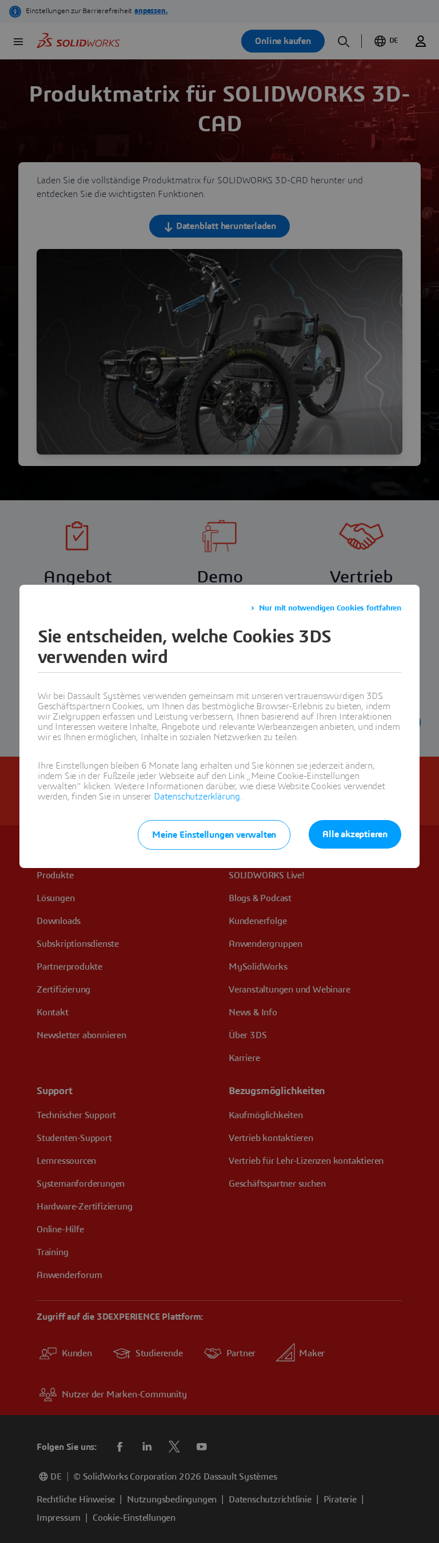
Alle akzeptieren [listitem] (355, 834)
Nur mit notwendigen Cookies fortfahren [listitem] (330, 608)
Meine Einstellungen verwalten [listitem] (214, 834)
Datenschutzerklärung (197, 796)
